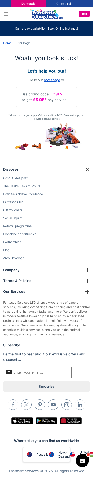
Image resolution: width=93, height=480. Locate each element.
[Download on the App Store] (22, 420)
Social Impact (12, 218)
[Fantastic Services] (46, 13)
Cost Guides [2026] (17, 178)
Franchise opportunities (19, 234)
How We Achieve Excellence (23, 194)
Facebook (13, 404)
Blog (6, 250)
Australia (43, 454)
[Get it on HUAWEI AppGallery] (71, 420)
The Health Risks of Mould (21, 186)
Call (84, 14)
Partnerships (12, 242)
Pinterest (40, 404)
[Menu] (7, 14)
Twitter (26, 404)
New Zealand (64, 454)
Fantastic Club (13, 202)
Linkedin (80, 404)
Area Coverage (13, 258)
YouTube (53, 404)
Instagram (66, 404)
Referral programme (17, 226)
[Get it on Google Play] (46, 420)
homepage (52, 80)
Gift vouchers (12, 210)
